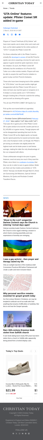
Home (5, 8)
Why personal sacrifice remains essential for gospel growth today (19, 294)
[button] (3, 3)
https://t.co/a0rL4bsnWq (30, 111)
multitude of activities (27, 162)
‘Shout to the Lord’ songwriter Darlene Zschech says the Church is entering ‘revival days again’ (20, 222)
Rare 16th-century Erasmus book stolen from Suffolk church (18, 331)
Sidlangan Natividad (10, 28)
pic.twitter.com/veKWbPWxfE (13, 114)
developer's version (19, 57)
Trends (12, 8)
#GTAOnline (17, 111)
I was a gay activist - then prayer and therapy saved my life (20, 260)
